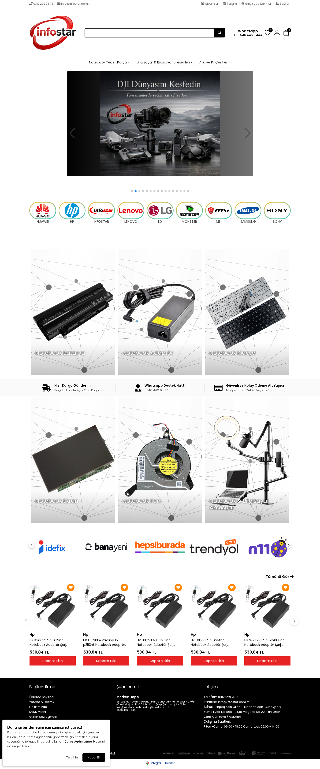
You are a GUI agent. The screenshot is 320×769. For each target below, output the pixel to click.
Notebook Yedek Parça (108, 62)
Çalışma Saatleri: (217, 721)
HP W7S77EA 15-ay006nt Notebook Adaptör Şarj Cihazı (264, 642)
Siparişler (212, 4)
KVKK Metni (37, 712)
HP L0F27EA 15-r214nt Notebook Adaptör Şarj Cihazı (209, 642)
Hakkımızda (38, 707)
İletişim (232, 4)
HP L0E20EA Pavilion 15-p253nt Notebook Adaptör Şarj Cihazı (104, 642)
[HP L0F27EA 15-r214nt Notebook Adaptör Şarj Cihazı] (214, 606)
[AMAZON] (267, 547)
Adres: (208, 706)
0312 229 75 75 (43, 4)
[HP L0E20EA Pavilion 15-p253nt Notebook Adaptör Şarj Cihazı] (106, 606)
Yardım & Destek (41, 702)
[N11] (213, 547)
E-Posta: (210, 701)
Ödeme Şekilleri (41, 697)
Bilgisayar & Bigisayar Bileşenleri (163, 62)
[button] (286, 33)
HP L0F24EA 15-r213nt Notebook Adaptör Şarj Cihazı (155, 642)
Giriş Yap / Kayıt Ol (258, 4)
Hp (32, 634)
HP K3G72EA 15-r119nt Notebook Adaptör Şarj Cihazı (48, 642)
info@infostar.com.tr (75, 4)
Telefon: (210, 697)
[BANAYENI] (52, 547)
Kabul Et (93, 757)
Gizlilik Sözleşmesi (43, 716)
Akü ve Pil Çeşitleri (213, 62)
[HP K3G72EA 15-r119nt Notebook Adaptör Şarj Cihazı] (53, 606)
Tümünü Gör (278, 576)
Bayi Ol (284, 4)
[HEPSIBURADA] (106, 547)
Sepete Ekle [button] (52, 660)
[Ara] (219, 32)
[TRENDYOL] (160, 547)
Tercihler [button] (72, 757)
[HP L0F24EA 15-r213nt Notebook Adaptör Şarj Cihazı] (160, 606)
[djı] (160, 123)
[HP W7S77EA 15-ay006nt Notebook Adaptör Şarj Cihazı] (267, 606)
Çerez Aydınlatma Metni (82, 741)
